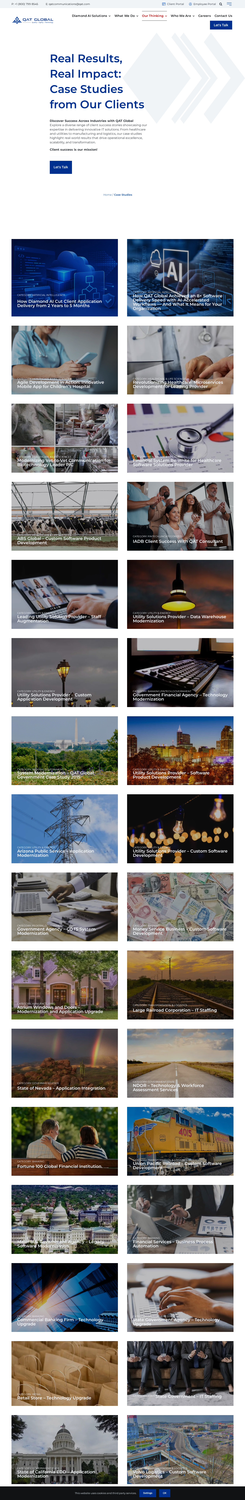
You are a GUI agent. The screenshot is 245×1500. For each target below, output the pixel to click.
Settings (147, 1493)
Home (107, 194)
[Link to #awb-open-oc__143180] (229, 4)
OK (165, 1493)
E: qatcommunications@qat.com (68, 4)
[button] (220, 4)
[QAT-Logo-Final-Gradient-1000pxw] (32, 18)
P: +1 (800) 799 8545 (24, 4)
